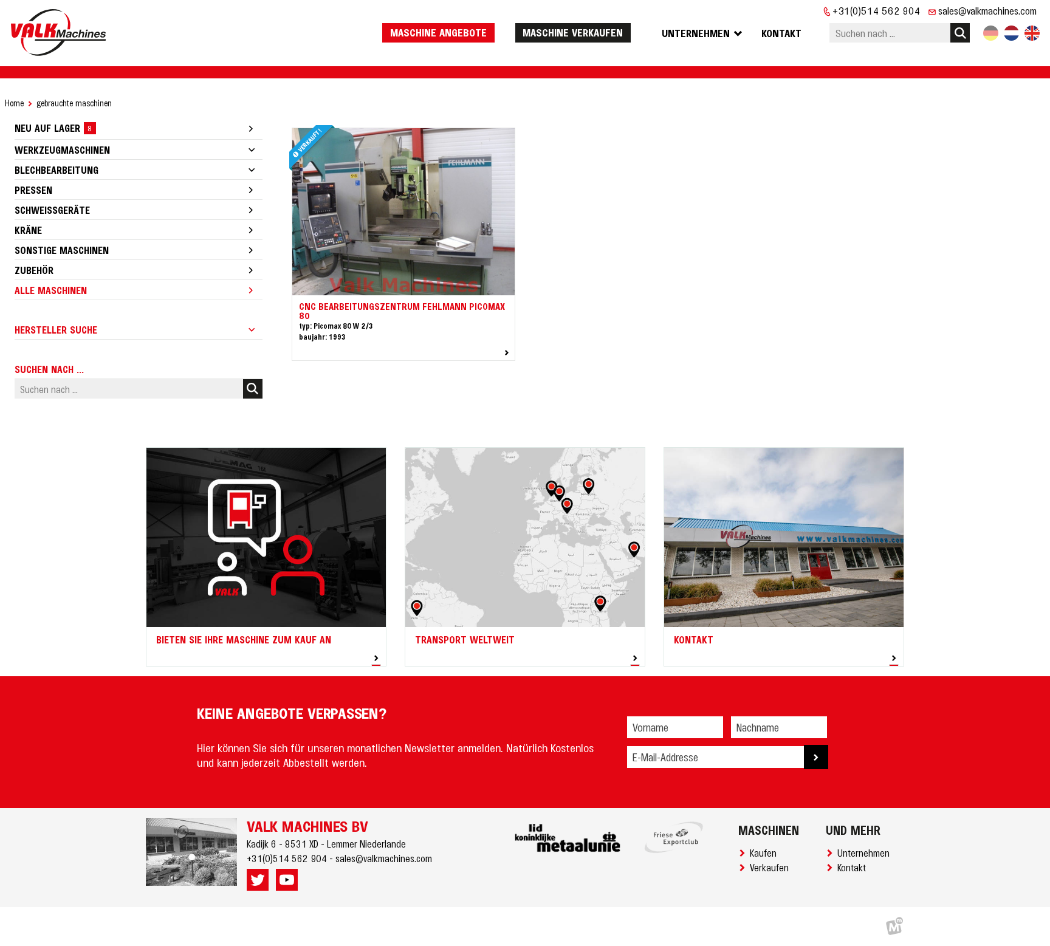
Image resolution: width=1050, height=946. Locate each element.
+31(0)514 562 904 (876, 10)
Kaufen (766, 852)
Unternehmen (866, 852)
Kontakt (854, 867)
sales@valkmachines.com (987, 10)
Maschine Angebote (438, 32)
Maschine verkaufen (573, 32)
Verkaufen (772, 867)
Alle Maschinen (51, 290)
